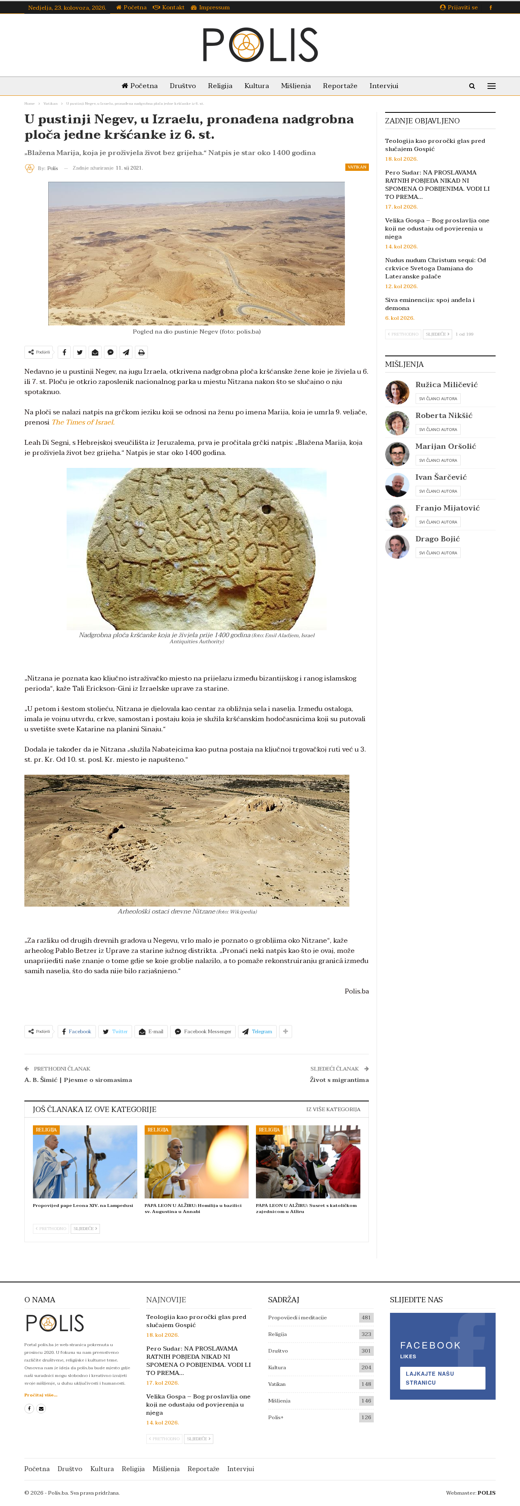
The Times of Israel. (83, 422)
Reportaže (340, 86)
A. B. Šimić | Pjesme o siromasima (78, 1080)
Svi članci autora (438, 398)
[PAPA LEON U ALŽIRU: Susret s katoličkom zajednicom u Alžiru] (308, 1161)
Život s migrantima (339, 1080)
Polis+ (276, 1417)
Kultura (257, 86)
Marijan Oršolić (446, 446)
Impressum (214, 7)
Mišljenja (296, 86)
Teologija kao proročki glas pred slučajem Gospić (435, 145)
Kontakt (173, 7)
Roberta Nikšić (444, 415)
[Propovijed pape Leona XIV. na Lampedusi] (85, 1161)
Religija (220, 86)
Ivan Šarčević (441, 477)
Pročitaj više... (40, 1395)
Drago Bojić (438, 539)
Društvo (183, 86)
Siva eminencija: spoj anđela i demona (430, 304)
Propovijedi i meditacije (297, 1317)
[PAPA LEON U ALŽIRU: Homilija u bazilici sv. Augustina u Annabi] (197, 1161)
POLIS (487, 1493)
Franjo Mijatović (448, 508)
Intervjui (384, 86)
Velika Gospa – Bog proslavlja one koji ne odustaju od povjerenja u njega (437, 228)
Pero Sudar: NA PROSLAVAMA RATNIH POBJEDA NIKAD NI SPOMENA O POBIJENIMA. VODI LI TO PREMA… (437, 184)
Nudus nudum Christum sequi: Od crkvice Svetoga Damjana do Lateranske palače (435, 268)
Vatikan (357, 167)
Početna (135, 7)
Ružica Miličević (447, 385)
